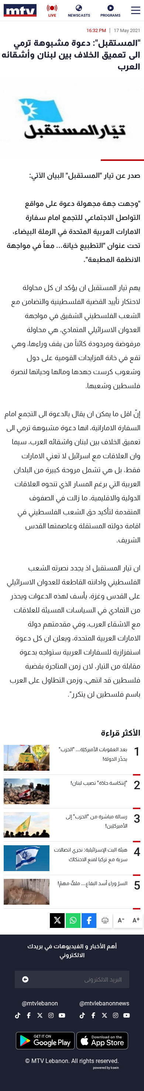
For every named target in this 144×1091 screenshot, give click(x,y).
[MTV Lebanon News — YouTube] (126, 1015)
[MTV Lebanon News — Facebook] (93, 1015)
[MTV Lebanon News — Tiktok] (82, 1015)
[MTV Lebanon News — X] (104, 1015)
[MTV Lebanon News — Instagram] (115, 1015)
